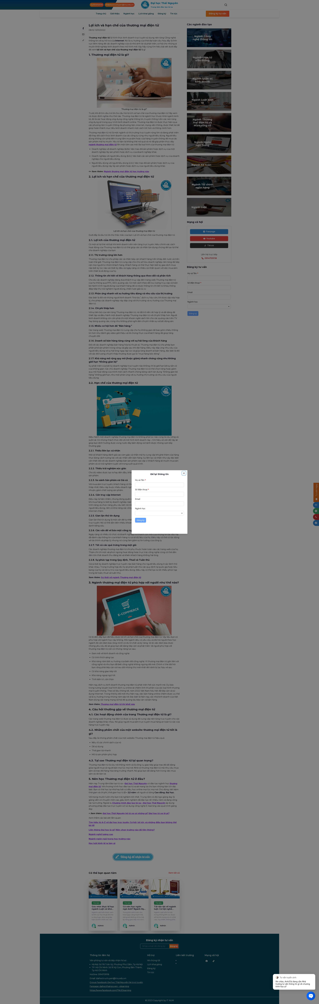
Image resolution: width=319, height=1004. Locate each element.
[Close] (184, 473)
